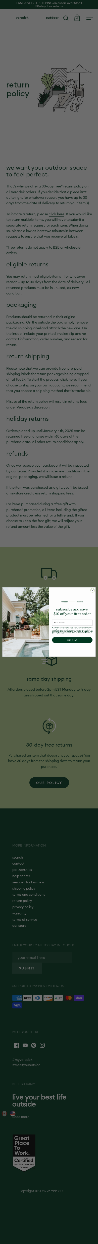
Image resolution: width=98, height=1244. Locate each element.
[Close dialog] (92, 590)
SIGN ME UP (72, 640)
